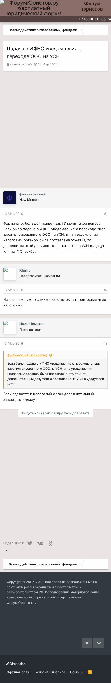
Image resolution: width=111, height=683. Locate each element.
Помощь (76, 672)
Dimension (17, 664)
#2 (106, 290)
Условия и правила (50, 672)
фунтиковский (21, 64)
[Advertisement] (55, 129)
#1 (106, 214)
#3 (105, 343)
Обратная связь (18, 672)
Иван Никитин (32, 324)
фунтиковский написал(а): (27, 355)
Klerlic (25, 270)
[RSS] (89, 672)
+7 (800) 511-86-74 (95, 19)
